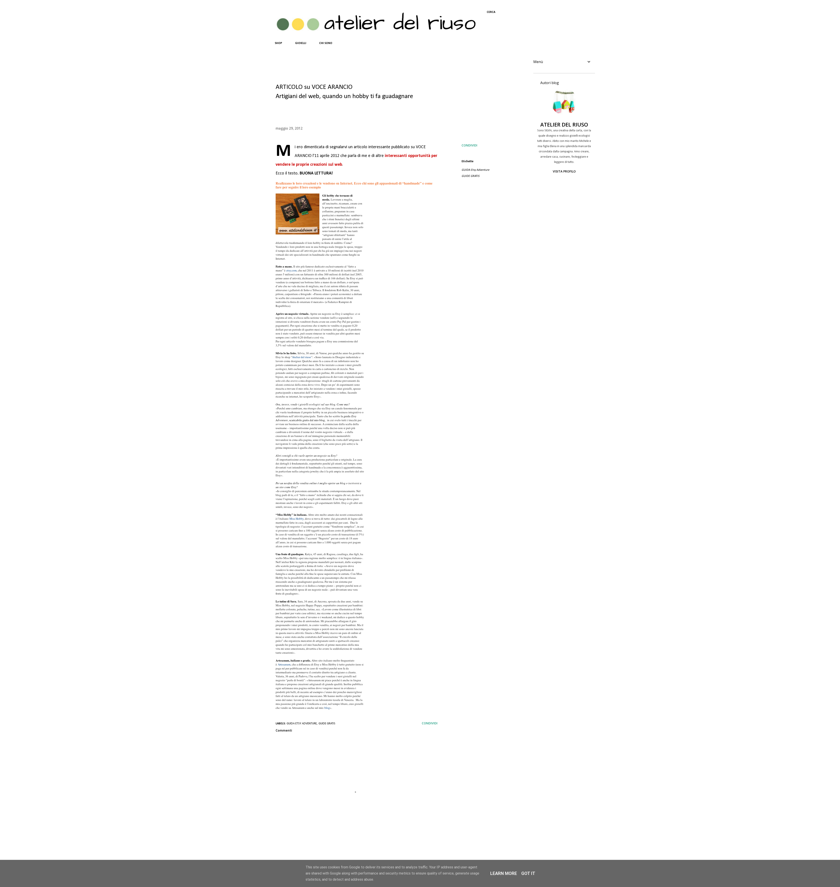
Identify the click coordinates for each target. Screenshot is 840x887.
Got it (528, 873)
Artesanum (284, 664)
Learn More (503, 873)
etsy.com (291, 270)
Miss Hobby (296, 519)
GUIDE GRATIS (470, 176)
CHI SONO (325, 43)
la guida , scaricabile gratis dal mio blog (316, 418)
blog (327, 708)
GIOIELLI (300, 43)
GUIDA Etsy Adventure (475, 170)
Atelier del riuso (301, 357)
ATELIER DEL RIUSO (564, 124)
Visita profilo (564, 171)
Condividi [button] (469, 145)
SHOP (278, 43)
